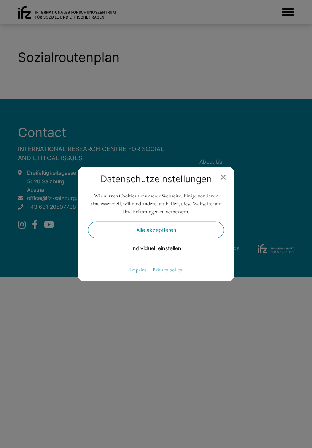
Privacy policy (167, 269)
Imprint (138, 269)
